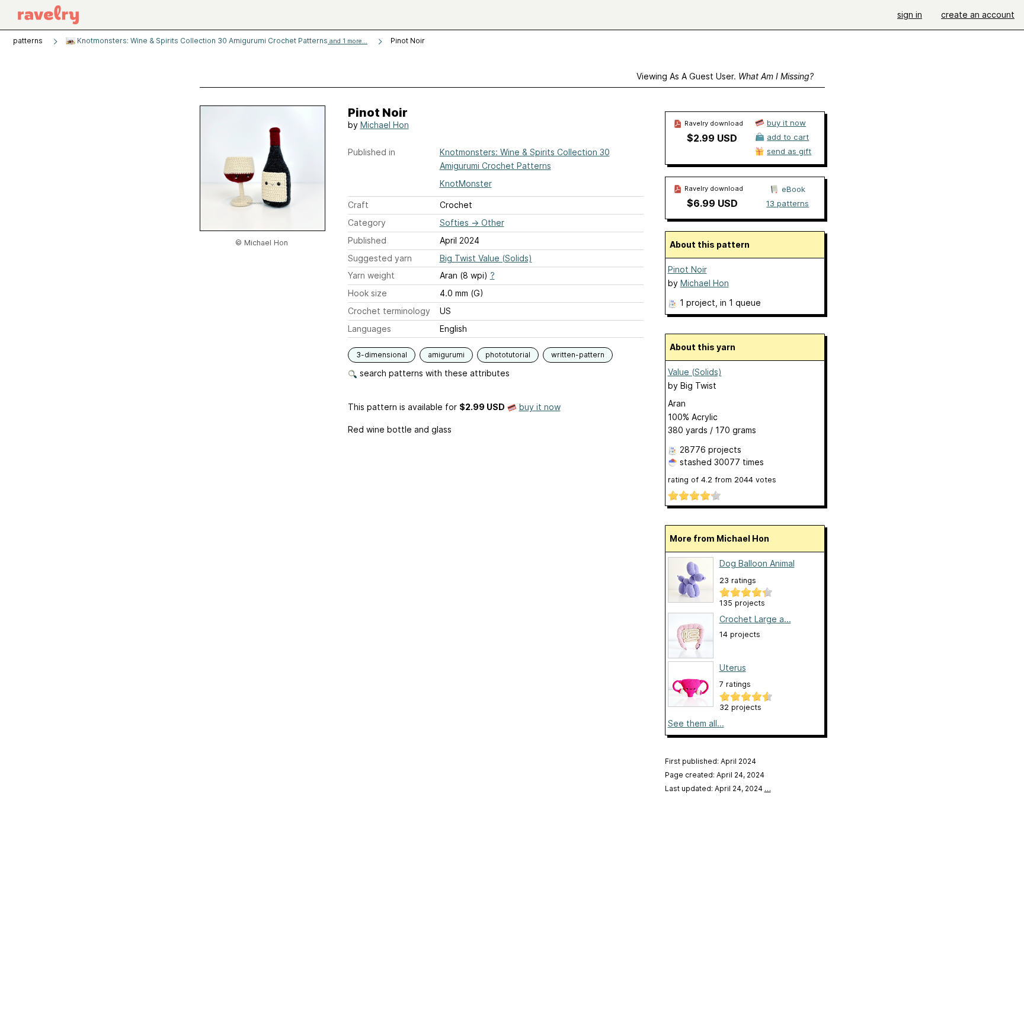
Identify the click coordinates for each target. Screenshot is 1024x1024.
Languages (369, 329)
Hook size (367, 293)
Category (367, 222)
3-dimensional (381, 354)
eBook (793, 189)
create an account (978, 14)
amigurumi (446, 354)
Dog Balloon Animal (757, 563)
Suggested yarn (380, 258)
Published (367, 240)
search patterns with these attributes (433, 373)
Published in (371, 152)
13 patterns (787, 203)
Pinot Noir (687, 269)
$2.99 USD (712, 138)
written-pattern (577, 354)
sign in (909, 14)
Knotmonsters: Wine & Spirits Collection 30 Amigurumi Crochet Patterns (221, 40)
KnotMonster (466, 183)
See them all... (696, 723)
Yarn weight (371, 275)
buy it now (540, 407)
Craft (358, 205)
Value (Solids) (695, 372)
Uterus (732, 668)
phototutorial (507, 354)
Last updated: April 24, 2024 (718, 788)
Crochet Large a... (755, 619)
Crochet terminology (389, 311)
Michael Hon (384, 125)
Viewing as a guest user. (725, 76)
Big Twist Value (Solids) (486, 258)
